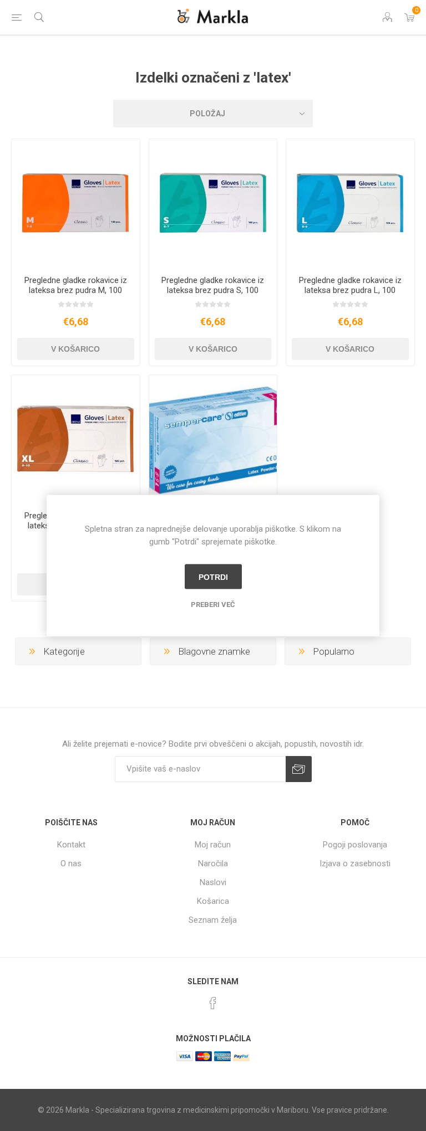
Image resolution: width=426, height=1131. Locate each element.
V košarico (75, 349)
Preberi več (213, 604)
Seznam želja (213, 920)
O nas (71, 863)
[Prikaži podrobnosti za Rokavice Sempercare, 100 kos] (213, 439)
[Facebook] (213, 1003)
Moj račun (213, 845)
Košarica (213, 901)
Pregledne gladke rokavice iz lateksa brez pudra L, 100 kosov (350, 290)
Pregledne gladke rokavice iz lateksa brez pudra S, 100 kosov (212, 290)
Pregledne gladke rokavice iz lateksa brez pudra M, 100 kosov (75, 290)
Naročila (213, 863)
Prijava (299, 769)
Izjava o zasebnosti (355, 863)
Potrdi (213, 576)
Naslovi (213, 882)
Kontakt (71, 845)
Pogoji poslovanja (355, 845)
